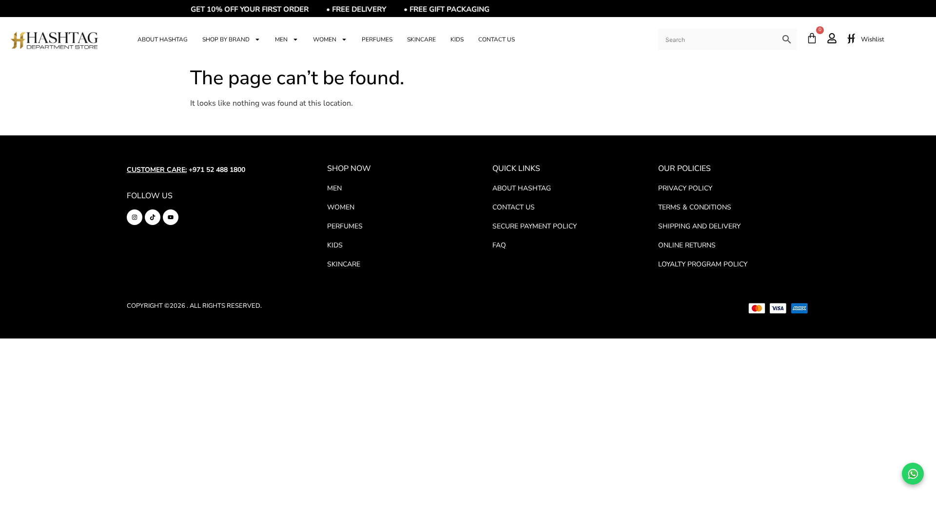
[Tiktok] (152, 217)
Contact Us (496, 39)
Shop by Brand (226, 39)
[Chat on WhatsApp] (913, 474)
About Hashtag (162, 39)
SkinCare (421, 39)
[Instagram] (134, 217)
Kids (457, 39)
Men (281, 39)
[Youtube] (170, 217)
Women (324, 39)
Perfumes (377, 39)
